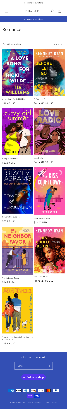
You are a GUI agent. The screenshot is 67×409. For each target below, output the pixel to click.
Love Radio (38, 158)
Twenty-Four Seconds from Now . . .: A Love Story (17, 338)
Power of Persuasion (11, 217)
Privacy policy (51, 402)
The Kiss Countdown (42, 218)
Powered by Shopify (34, 402)
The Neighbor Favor (10, 278)
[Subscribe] (49, 366)
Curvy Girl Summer (10, 158)
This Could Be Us (41, 276)
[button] (6, 11)
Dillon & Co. (21, 402)
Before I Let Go (40, 99)
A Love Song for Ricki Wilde (13, 99)
